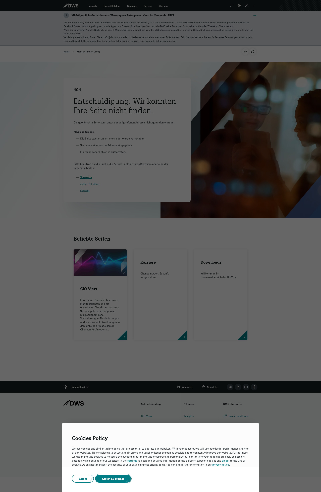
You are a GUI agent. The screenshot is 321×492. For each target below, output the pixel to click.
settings (132, 460)
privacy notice (220, 464)
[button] (83, 479)
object (225, 460)
